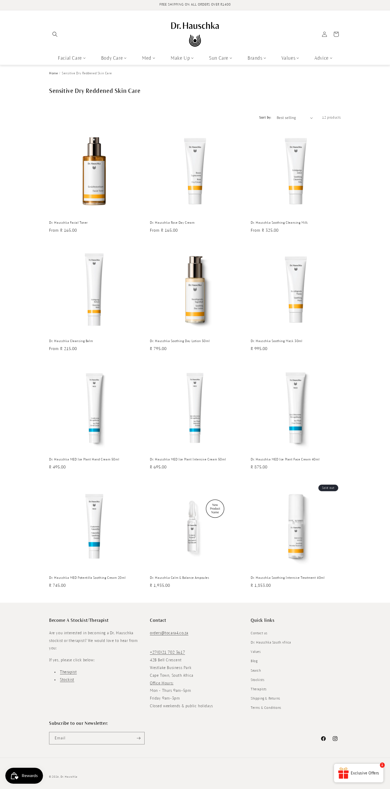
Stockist (67, 679)
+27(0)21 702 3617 (167, 652)
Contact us (259, 633)
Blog (254, 661)
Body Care (112, 58)
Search (256, 670)
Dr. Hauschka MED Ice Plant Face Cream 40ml (285, 459)
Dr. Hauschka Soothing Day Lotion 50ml (180, 341)
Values (288, 58)
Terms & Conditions (266, 708)
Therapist (68, 672)
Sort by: (265, 117)
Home (53, 73)
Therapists (259, 689)
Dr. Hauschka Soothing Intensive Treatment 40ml (288, 578)
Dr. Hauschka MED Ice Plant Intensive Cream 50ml (188, 459)
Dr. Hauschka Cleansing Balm (71, 341)
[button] (55, 34)
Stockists (257, 680)
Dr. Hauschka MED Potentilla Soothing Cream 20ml (87, 578)
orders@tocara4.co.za (169, 633)
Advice (321, 58)
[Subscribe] (138, 738)
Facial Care (70, 58)
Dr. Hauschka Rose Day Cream (172, 223)
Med (146, 58)
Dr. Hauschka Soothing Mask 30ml (276, 341)
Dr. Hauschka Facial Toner (68, 223)
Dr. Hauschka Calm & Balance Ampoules (179, 578)
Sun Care (218, 58)
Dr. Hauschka (68, 776)
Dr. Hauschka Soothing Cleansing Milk (279, 223)
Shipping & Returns (265, 698)
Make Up (180, 58)
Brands (255, 58)
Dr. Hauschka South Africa (271, 642)
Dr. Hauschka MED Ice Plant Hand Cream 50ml (84, 459)
